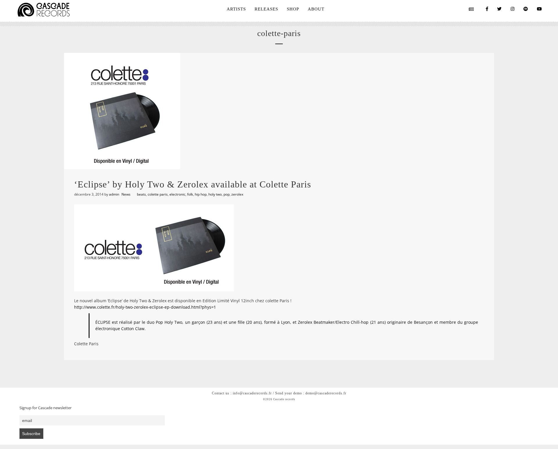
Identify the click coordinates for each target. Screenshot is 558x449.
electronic (177, 194)
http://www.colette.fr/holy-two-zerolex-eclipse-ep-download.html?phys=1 (145, 307)
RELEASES (266, 9)
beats (141, 194)
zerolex (237, 194)
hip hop (201, 194)
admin (114, 194)
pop (226, 194)
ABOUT (316, 9)
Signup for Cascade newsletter (45, 407)
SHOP (293, 9)
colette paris (158, 194)
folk (190, 194)
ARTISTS (236, 9)
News (125, 194)
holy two (215, 194)
